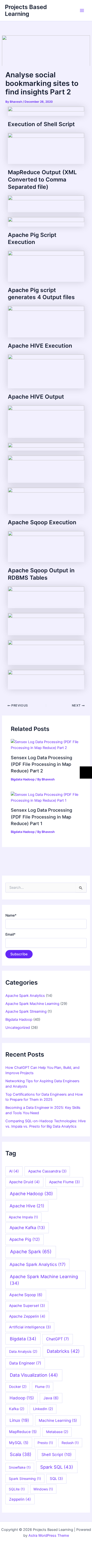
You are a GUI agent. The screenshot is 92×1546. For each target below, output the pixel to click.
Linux (19, 1420)
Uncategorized (17, 1027)
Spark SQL (56, 1467)
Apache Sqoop (25, 1295)
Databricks (63, 1351)
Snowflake (20, 1467)
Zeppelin (20, 1499)
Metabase (57, 1432)
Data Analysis (23, 1351)
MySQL (18, 1442)
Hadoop (22, 1397)
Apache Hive (27, 1205)
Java (51, 1398)
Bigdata (23, 1338)
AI (14, 1171)
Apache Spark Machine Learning (32, 1003)
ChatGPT (57, 1339)
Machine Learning (58, 1420)
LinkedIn (43, 1409)
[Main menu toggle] (82, 10)
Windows (43, 1489)
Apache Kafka (27, 1227)
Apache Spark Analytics (25, 995)
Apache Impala (23, 1217)
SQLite (17, 1489)
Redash (70, 1443)
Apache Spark (31, 1251)
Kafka (16, 1409)
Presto (45, 1443)
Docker (17, 1386)
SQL (56, 1478)
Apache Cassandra (47, 1171)
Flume (42, 1386)
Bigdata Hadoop (23, 779)
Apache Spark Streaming (26, 1011)
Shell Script (56, 1454)
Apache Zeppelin (27, 1316)
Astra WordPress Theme (48, 1535)
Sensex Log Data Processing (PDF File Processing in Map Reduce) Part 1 (41, 816)
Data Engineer (25, 1363)
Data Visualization (34, 1375)
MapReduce (23, 1431)
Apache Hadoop (31, 1193)
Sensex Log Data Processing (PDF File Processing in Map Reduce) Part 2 (41, 764)
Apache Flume (64, 1182)
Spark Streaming (25, 1478)
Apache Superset (27, 1305)
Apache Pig (24, 1239)
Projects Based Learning (26, 10)
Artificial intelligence (30, 1327)
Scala (20, 1454)
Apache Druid (24, 1182)
